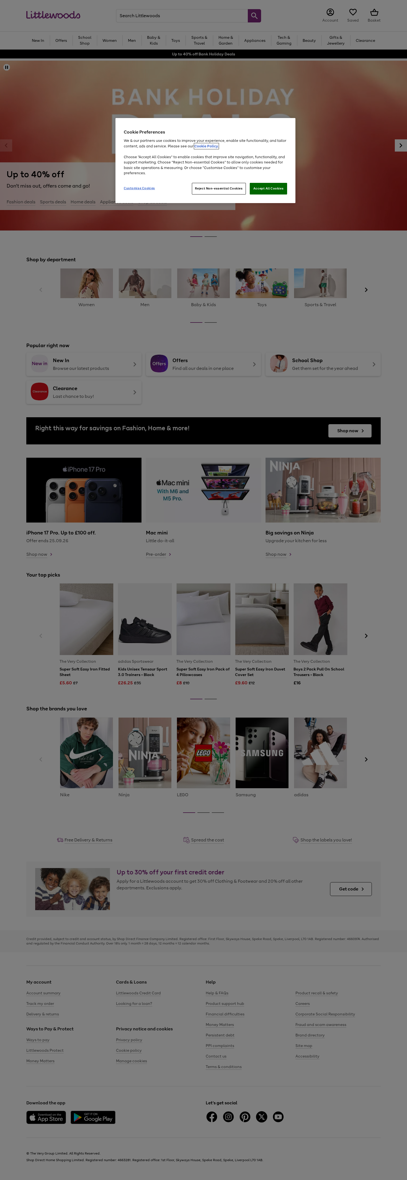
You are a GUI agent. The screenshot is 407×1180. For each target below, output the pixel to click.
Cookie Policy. (206, 146)
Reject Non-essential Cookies (219, 188)
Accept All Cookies (268, 188)
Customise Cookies (139, 188)
